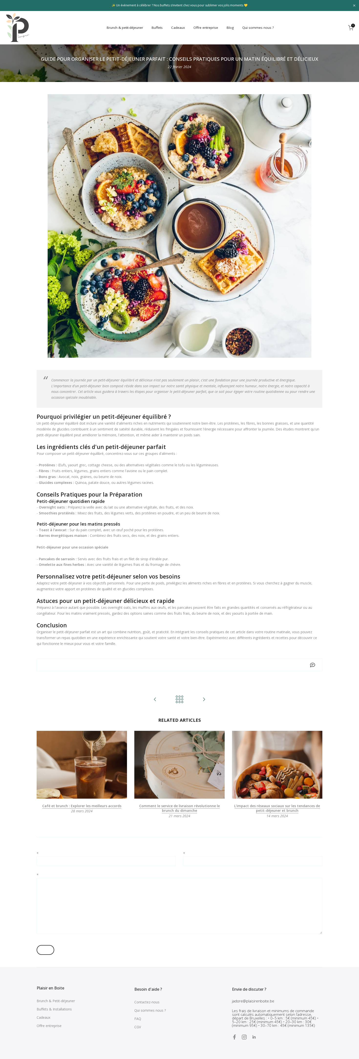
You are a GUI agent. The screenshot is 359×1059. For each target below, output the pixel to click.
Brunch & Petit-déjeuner (56, 1000)
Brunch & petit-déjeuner (125, 27)
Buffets (157, 27)
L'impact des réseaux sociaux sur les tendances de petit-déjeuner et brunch (277, 808)
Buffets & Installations (54, 1009)
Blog (230, 27)
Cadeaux (178, 27)
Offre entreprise (205, 27)
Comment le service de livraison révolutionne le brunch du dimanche (179, 808)
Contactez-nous (146, 1002)
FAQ (137, 1018)
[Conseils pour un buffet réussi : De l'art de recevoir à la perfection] (204, 699)
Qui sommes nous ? (258, 27)
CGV (137, 1027)
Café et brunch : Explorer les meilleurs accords (81, 805)
